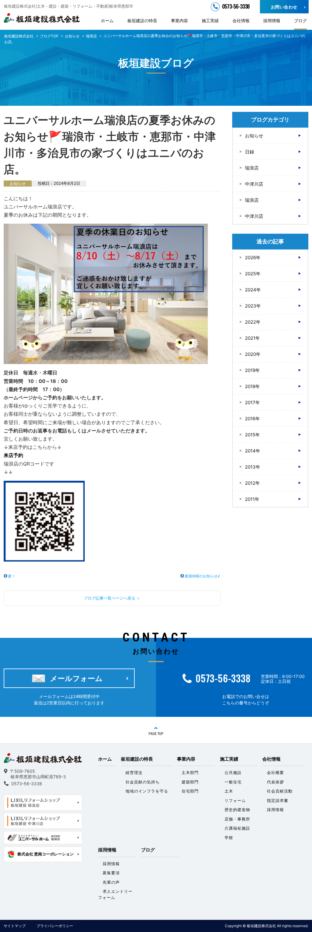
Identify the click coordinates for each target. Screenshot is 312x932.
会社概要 (275, 772)
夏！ (11, 576)
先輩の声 (111, 882)
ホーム (107, 20)
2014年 (252, 451)
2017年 (252, 402)
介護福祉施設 (237, 828)
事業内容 (179, 20)
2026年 (253, 257)
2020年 (253, 354)
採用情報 (271, 20)
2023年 (253, 306)
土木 (229, 791)
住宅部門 (190, 791)
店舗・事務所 (237, 819)
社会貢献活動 (279, 791)
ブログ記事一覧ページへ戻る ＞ (112, 598)
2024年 (253, 290)
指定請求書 (277, 800)
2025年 (253, 274)
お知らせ (254, 136)
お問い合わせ (284, 6)
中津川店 (254, 184)
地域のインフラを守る (147, 791)
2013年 (252, 467)
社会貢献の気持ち (143, 781)
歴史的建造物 (237, 809)
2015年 (252, 435)
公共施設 (233, 772)
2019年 (252, 370)
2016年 (252, 418)
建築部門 (190, 781)
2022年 (253, 322)
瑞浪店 (252, 168)
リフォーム (235, 800)
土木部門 (190, 772)
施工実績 (210, 20)
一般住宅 (233, 781)
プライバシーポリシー (55, 925)
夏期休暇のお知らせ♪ (202, 576)
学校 (229, 837)
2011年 (252, 499)
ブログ (300, 20)
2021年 (252, 338)
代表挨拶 (275, 781)
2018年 (252, 386)
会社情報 (241, 20)
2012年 (252, 483)
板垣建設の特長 (142, 20)
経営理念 (134, 772)
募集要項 (111, 872)
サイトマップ (15, 925)
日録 (249, 152)
